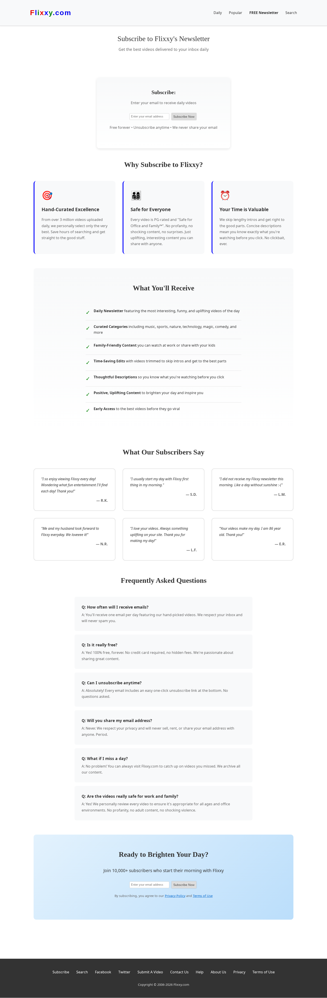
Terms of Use (203, 896)
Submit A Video (150, 972)
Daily (218, 12)
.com (50, 13)
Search (291, 12)
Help (200, 972)
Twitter (124, 972)
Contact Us (179, 972)
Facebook (103, 972)
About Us (218, 972)
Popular (235, 12)
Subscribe (60, 972)
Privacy (239, 972)
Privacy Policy (175, 896)
